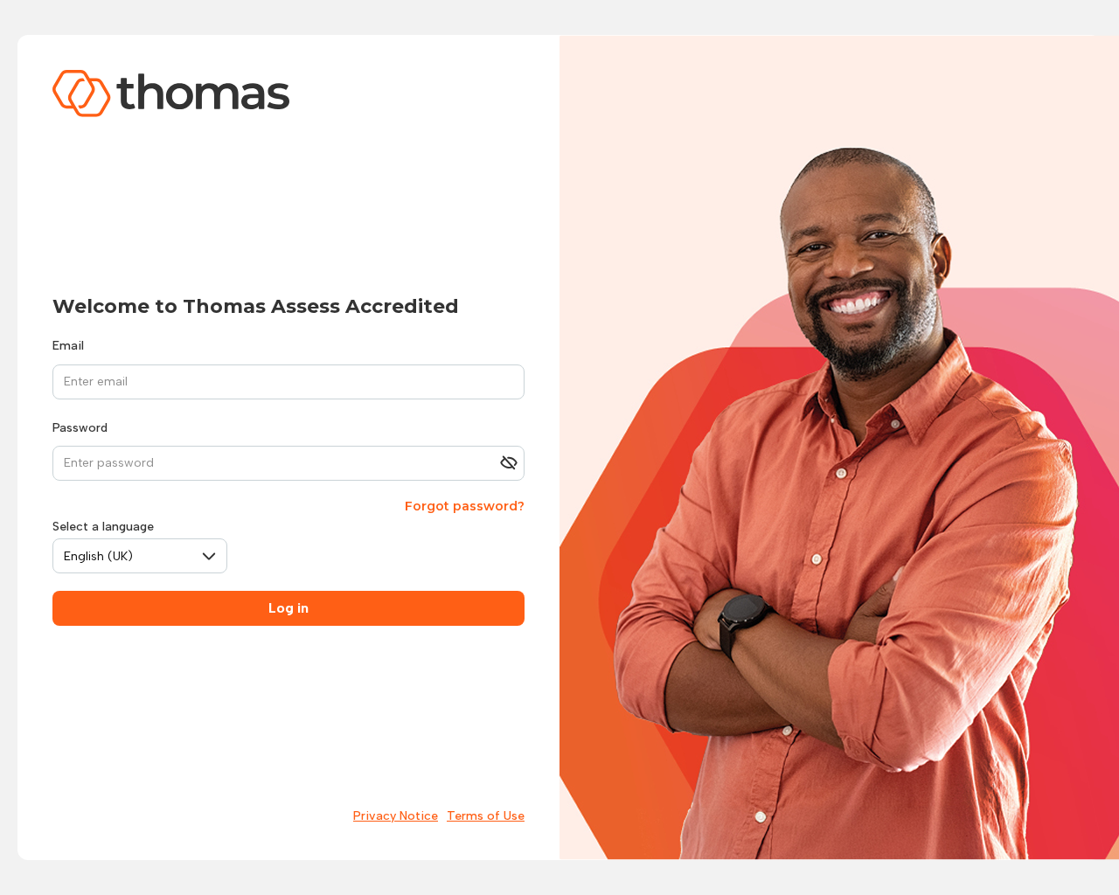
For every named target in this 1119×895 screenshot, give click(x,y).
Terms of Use (486, 815)
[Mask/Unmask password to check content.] (509, 463)
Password (80, 427)
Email (68, 345)
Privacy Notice (395, 815)
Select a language (103, 526)
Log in (288, 608)
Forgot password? (465, 506)
